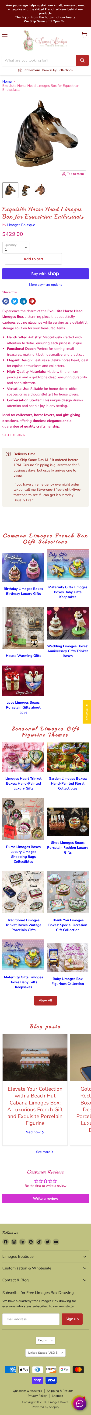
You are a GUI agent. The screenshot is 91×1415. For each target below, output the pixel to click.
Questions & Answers (27, 1391)
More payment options (45, 285)
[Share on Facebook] (5, 301)
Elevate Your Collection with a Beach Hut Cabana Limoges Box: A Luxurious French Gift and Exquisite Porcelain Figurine (35, 1106)
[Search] (82, 60)
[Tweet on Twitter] (14, 301)
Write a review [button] (45, 1198)
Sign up (72, 1319)
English (43, 1340)
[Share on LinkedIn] (23, 301)
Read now (33, 1132)
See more (43, 1152)
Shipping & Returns (60, 1391)
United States (43, 1353)
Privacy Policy (37, 1396)
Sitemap (57, 1396)
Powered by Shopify (45, 1407)
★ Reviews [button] (87, 712)
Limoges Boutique (21, 225)
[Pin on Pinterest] (32, 301)
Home (7, 82)
